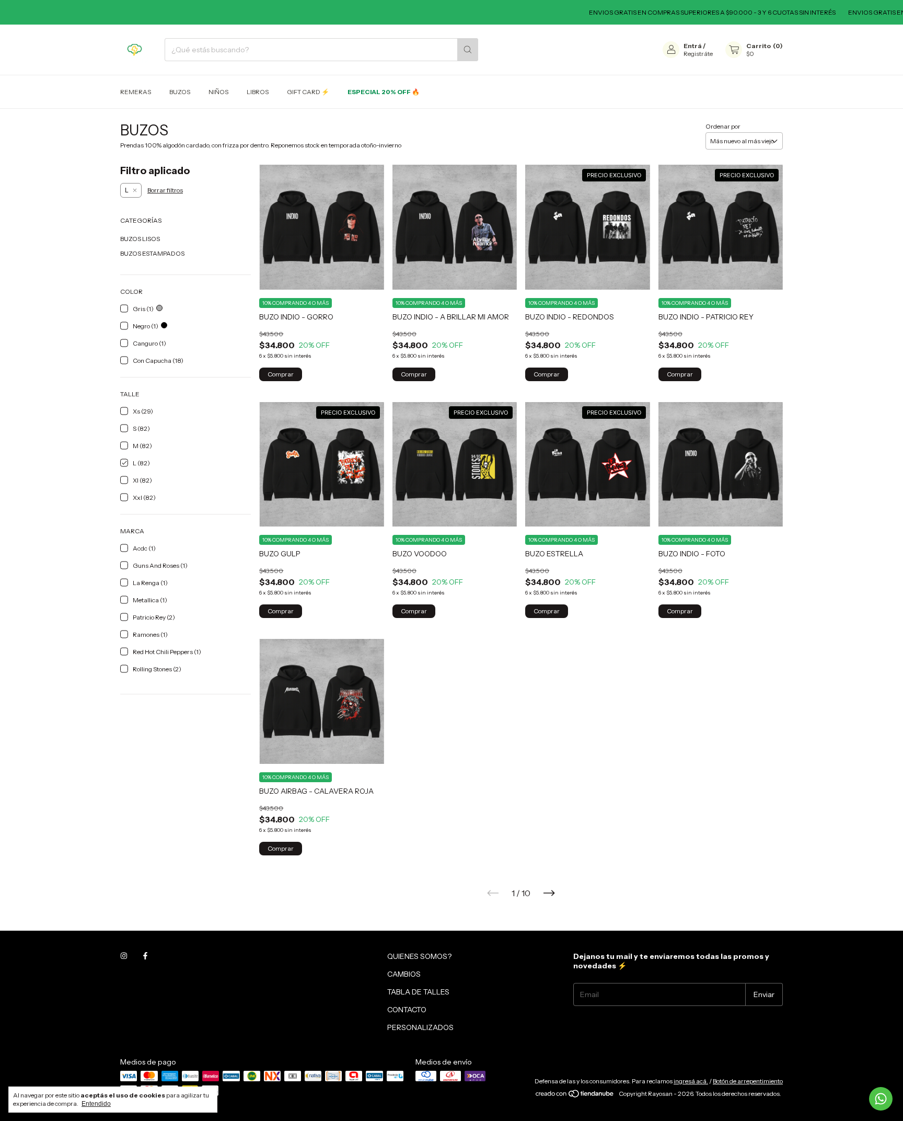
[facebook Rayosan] (145, 956)
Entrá (693, 46)
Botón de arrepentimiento (748, 1081)
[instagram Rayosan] (124, 956)
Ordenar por (722, 126)
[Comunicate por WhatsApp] (881, 1099)
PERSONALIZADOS (420, 1027)
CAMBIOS (404, 974)
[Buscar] (467, 49)
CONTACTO (406, 1009)
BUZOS (179, 92)
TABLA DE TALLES (418, 992)
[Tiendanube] (575, 1096)
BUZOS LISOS (140, 239)
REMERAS (135, 92)
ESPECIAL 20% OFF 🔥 (384, 92)
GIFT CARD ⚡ (308, 92)
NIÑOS (218, 92)
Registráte (698, 54)
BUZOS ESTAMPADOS (152, 253)
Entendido (96, 1103)
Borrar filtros (165, 190)
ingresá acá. (691, 1081)
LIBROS (258, 92)
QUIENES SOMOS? (419, 956)
